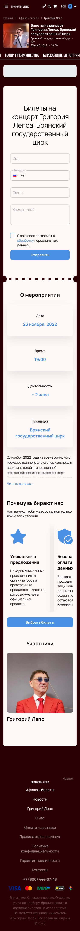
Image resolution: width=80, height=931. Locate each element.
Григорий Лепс (20, 6)
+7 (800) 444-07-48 (40, 879)
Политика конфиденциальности (40, 848)
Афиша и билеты (40, 789)
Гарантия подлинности (40, 860)
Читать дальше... (20, 483)
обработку (25, 240)
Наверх (68, 778)
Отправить (40, 255)
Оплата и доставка (40, 827)
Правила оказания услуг (40, 836)
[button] (14, 175)
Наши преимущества (22, 55)
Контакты (40, 869)
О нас (40, 818)
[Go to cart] (55, 6)
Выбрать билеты (40, 622)
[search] (49, 6)
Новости (40, 799)
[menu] (6, 6)
